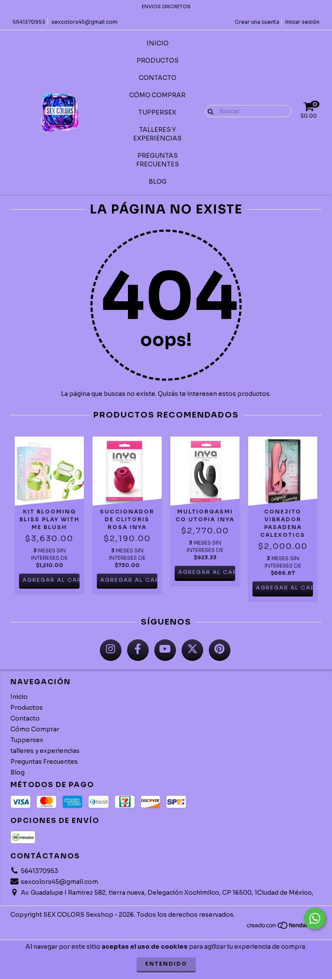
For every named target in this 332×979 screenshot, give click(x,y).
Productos (158, 60)
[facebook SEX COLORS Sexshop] (138, 650)
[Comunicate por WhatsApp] (315, 918)
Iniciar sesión (302, 22)
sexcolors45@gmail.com (84, 22)
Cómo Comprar (157, 95)
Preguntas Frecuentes (157, 160)
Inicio (158, 43)
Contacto (157, 78)
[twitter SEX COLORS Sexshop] (192, 650)
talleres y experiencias (157, 134)
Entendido (166, 963)
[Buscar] (208, 110)
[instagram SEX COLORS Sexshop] (110, 650)
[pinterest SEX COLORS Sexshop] (219, 650)
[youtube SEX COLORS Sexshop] (165, 650)
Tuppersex (157, 112)
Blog (157, 181)
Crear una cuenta (257, 22)
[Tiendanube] (284, 927)
